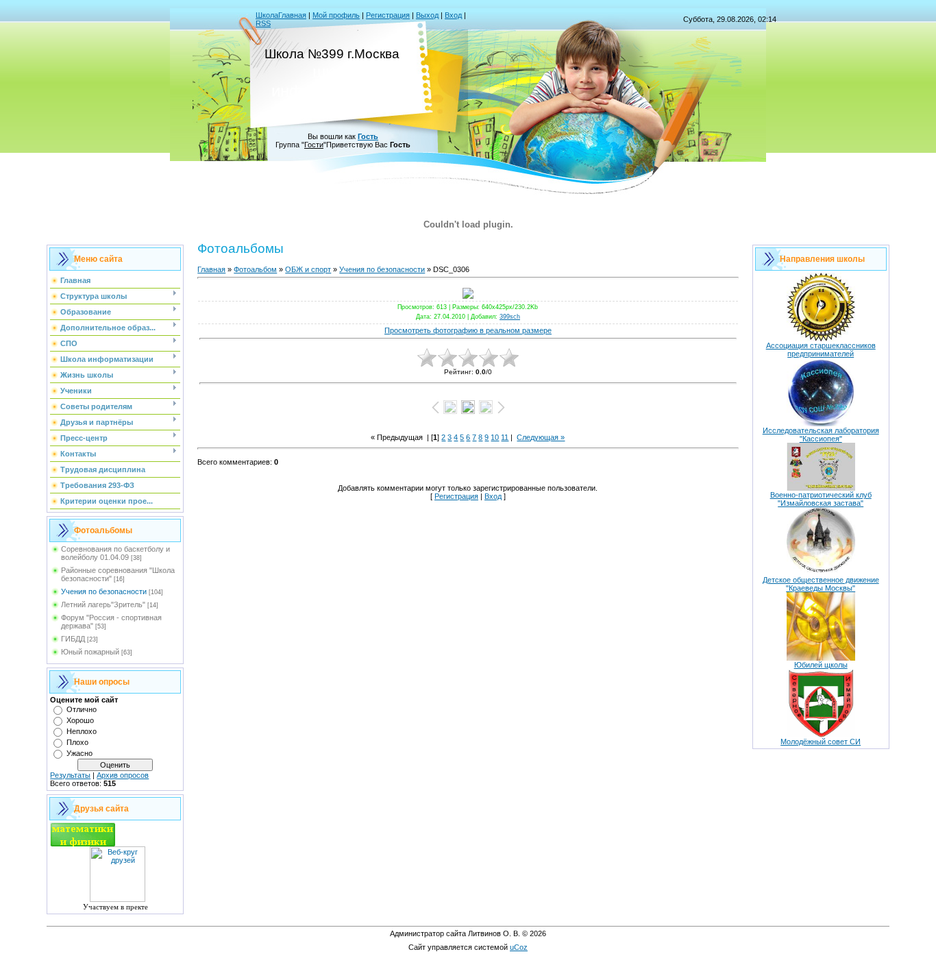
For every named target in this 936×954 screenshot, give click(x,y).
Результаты (70, 775)
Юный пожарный (90, 652)
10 (495, 437)
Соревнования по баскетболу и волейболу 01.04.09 (115, 553)
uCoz (519, 947)
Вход (453, 15)
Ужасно (79, 753)
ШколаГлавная (281, 15)
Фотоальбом (255, 269)
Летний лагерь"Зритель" (103, 604)
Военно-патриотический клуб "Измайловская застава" (821, 499)
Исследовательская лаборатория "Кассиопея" (821, 434)
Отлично (81, 709)
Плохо (77, 742)
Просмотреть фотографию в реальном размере (468, 330)
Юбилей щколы (821, 665)
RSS (263, 23)
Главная (211, 269)
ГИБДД (73, 639)
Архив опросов (123, 775)
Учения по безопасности (104, 591)
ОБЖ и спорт (308, 269)
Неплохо (81, 731)
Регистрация (388, 15)
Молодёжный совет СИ (820, 741)
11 (504, 437)
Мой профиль (336, 15)
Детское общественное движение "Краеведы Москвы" (821, 584)
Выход (427, 15)
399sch (510, 316)
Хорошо (80, 720)
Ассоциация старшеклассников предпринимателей (821, 349)
